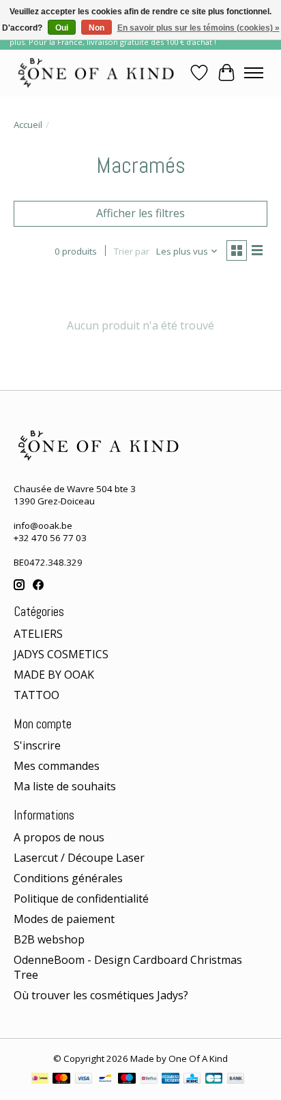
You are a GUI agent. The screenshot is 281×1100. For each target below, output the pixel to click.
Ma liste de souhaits (65, 786)
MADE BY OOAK (54, 674)
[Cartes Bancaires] (213, 1079)
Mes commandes (57, 765)
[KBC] (192, 1079)
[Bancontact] (105, 1079)
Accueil (28, 124)
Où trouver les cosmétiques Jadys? (101, 995)
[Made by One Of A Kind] (95, 73)
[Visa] (84, 1079)
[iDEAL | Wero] (39, 1079)
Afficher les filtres (140, 213)
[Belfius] (149, 1079)
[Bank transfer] (236, 1079)
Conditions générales (68, 878)
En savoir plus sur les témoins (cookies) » (198, 28)
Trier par (131, 251)
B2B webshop (49, 939)
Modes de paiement (64, 918)
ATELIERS (38, 633)
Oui (61, 28)
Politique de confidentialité (81, 898)
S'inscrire (37, 745)
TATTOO (36, 695)
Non (96, 28)
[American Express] (170, 1079)
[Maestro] (127, 1079)
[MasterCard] (61, 1079)
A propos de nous (59, 837)
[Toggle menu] (253, 72)
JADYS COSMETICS (61, 654)
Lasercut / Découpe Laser (79, 857)
